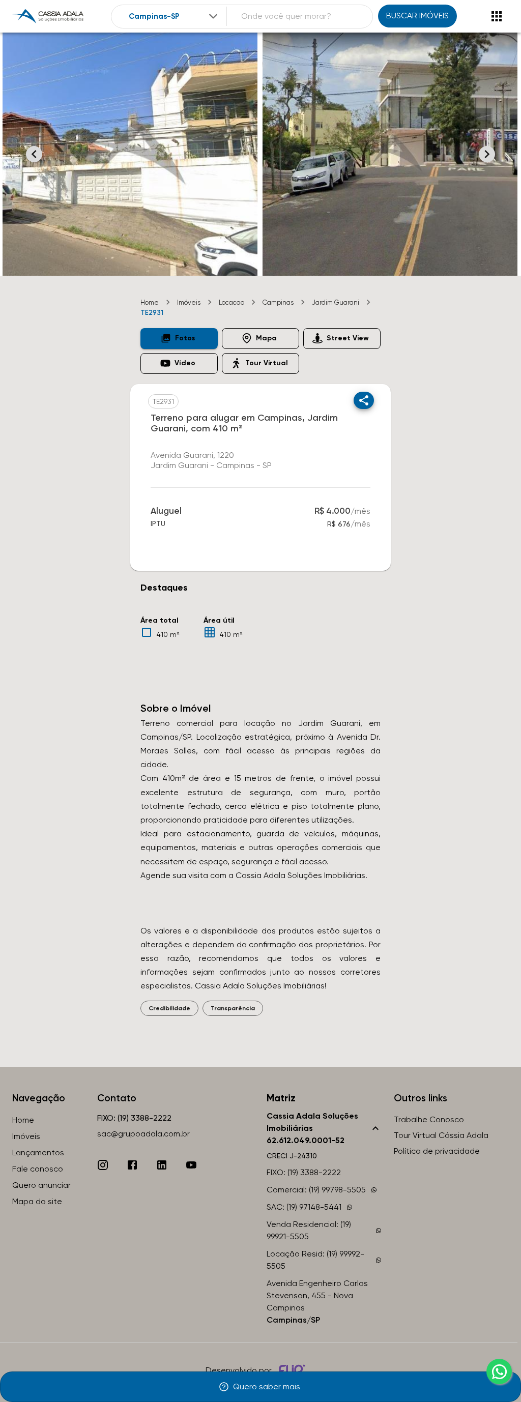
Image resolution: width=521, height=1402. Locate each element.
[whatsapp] (499, 1371)
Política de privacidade (437, 1151)
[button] (179, 338)
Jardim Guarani (335, 302)
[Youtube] (191, 1165)
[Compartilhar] (364, 400)
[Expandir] (213, 16)
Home (149, 302)
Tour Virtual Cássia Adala (441, 1135)
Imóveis (188, 302)
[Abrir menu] (496, 16)
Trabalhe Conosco (429, 1119)
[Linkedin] (162, 1165)
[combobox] (174, 16)
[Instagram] (103, 1165)
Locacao (231, 302)
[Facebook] (132, 1165)
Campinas (278, 302)
